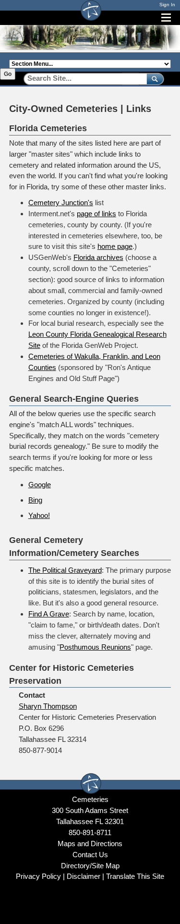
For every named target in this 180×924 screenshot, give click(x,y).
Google (39, 484)
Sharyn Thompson (48, 706)
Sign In (167, 4)
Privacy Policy (38, 876)
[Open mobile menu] (166, 17)
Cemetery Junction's (60, 202)
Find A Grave (48, 614)
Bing (35, 500)
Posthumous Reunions (95, 647)
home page (114, 246)
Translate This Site (135, 876)
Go (8, 74)
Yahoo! (39, 515)
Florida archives (98, 257)
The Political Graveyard (65, 570)
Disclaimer (83, 876)
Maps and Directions (90, 843)
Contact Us (90, 854)
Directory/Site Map (90, 866)
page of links (96, 213)
